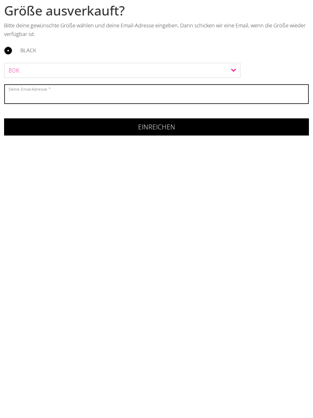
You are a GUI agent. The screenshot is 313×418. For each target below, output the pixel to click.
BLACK (28, 50)
